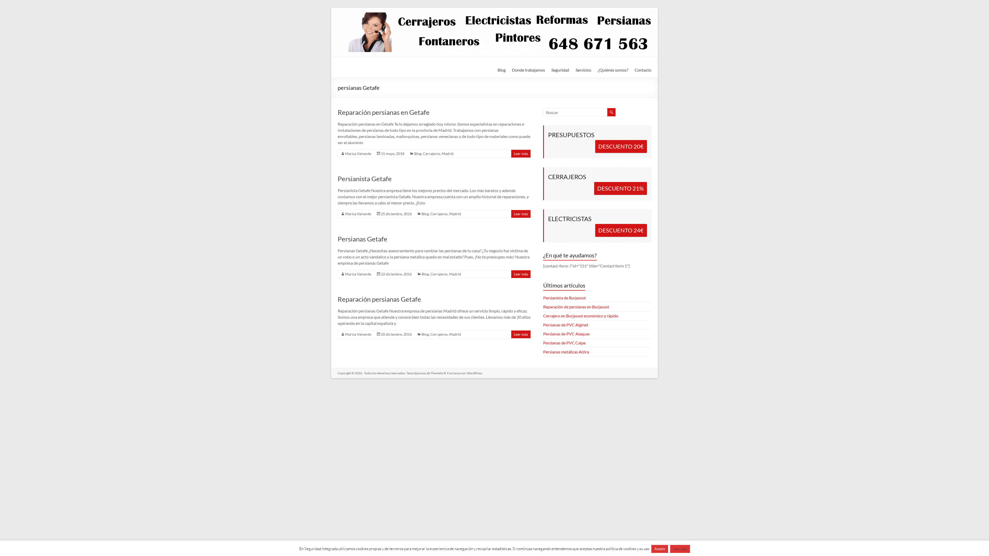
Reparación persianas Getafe (379, 299)
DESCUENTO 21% (620, 188)
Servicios (583, 69)
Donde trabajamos (528, 69)
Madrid (448, 153)
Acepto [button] (659, 549)
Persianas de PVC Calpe (564, 342)
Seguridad (560, 69)
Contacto (643, 69)
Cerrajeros (431, 153)
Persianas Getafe (362, 239)
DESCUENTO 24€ (621, 230)
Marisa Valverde (358, 153)
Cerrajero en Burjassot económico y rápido (580, 315)
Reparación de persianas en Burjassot (576, 306)
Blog (502, 69)
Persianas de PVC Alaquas (566, 333)
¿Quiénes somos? (613, 69)
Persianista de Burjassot (564, 297)
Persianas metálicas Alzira (566, 351)
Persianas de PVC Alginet (565, 324)
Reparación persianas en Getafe (384, 112)
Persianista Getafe (365, 179)
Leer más (521, 153)
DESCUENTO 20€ (621, 146)
